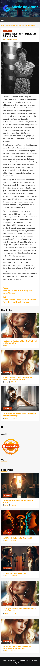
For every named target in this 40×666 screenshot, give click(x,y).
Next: (19, 299)
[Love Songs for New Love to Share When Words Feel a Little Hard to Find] (20, 325)
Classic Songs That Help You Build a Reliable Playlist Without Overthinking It (20, 414)
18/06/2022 (14, 39)
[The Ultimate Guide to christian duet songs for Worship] (20, 485)
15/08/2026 (13, 540)
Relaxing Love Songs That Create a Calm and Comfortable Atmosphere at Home (17, 378)
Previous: (18, 290)
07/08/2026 (14, 576)
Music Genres (7, 31)
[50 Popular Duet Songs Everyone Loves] (20, 558)
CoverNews (33, 660)
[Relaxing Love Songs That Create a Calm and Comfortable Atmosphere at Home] (20, 362)
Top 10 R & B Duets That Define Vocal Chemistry (18, 538)
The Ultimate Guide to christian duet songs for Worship (18, 501)
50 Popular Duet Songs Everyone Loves (15, 573)
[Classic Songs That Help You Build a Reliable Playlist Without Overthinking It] (20, 398)
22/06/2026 (14, 418)
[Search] (37, 19)
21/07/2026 (14, 345)
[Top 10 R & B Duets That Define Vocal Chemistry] (20, 522)
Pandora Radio (7, 495)
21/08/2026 (14, 505)
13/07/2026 (13, 382)
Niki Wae (6, 39)
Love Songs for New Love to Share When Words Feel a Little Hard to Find (20, 342)
